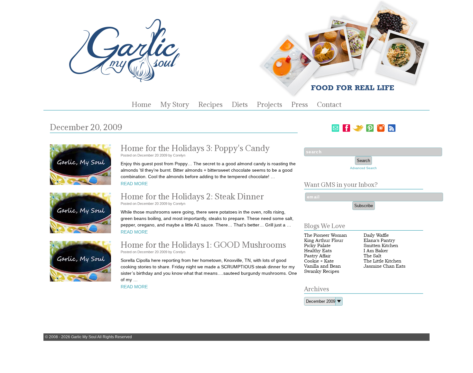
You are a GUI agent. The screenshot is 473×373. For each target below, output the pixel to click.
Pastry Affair (317, 256)
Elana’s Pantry (379, 240)
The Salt (372, 256)
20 (157, 155)
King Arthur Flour (323, 240)
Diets (240, 104)
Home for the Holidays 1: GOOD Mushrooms (203, 244)
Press (299, 104)
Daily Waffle (376, 235)
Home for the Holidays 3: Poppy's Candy (195, 148)
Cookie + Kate (319, 261)
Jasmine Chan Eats (384, 266)
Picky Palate (317, 245)
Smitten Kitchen (381, 245)
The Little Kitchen (382, 261)
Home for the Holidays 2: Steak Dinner (192, 196)
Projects (269, 104)
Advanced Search (363, 168)
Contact (329, 104)
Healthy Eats (318, 250)
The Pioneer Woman (325, 235)
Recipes (210, 104)
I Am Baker (376, 250)
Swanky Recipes (321, 271)
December (145, 155)
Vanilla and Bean (322, 266)
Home (141, 104)
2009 (163, 155)
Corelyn (179, 155)
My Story (174, 104)
